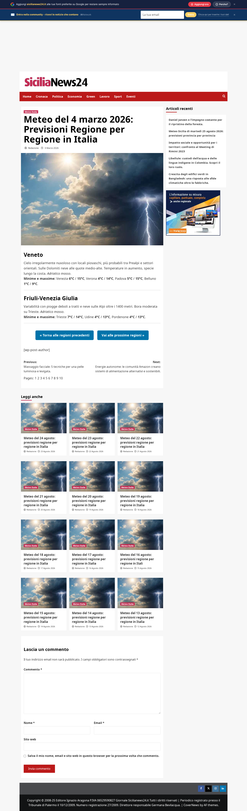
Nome (29, 723)
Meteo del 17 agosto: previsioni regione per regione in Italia (89, 559)
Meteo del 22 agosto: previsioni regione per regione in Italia (137, 442)
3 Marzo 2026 (52, 148)
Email (99, 723)
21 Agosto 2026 (144, 451)
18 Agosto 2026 (144, 509)
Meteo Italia (31, 111)
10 (61, 378)
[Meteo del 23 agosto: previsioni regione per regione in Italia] (92, 418)
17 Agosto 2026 (48, 568)
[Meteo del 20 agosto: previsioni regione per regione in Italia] (92, 476)
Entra (191, 14)
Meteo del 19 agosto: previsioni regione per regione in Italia (137, 500)
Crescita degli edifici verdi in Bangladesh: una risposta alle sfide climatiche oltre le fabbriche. (192, 178)
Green (90, 97)
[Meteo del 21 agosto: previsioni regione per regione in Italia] (44, 476)
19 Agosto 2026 (96, 509)
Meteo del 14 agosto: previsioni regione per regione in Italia (89, 617)
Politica (57, 97)
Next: (128, 366)
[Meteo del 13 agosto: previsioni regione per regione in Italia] (140, 593)
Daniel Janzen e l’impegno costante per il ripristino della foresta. (195, 122)
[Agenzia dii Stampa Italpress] (193, 213)
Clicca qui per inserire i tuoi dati (213, 14)
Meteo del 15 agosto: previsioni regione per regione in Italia (41, 617)
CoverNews (191, 805)
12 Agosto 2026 (144, 626)
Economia (75, 97)
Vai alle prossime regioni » (123, 335)
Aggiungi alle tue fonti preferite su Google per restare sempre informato (67, 4)
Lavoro (105, 97)
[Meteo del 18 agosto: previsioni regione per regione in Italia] (44, 534)
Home (27, 97)
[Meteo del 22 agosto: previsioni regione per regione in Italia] (140, 418)
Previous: (54, 366)
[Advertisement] (123, 46)
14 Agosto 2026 (48, 626)
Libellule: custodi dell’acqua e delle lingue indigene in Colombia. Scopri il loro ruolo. (194, 162)
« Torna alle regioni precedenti (64, 335)
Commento (33, 669)
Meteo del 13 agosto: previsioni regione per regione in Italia (137, 617)
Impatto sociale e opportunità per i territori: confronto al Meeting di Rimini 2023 (193, 147)
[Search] (224, 96)
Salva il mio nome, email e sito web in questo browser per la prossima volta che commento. (93, 756)
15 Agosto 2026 (144, 568)
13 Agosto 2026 (96, 626)
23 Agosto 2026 (48, 451)
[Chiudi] (234, 4)
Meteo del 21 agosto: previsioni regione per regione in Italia (41, 500)
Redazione (33, 148)
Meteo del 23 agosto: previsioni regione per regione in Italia (89, 442)
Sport (118, 97)
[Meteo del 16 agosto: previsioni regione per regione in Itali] (140, 534)
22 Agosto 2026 (96, 451)
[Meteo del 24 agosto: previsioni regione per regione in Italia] (44, 418)
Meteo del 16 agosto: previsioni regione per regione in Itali (137, 559)
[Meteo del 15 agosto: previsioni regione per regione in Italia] (44, 593)
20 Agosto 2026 (48, 509)
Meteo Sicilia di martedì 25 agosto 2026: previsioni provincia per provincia (196, 133)
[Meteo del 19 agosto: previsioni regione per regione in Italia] (140, 476)
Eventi (130, 97)
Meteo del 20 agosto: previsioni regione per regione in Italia (89, 500)
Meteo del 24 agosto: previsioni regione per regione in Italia (41, 442)
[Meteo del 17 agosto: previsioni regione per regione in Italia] (92, 534)
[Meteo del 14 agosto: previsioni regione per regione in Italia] (92, 593)
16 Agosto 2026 (96, 568)
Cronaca (42, 97)
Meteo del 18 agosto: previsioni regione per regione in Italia (41, 559)
